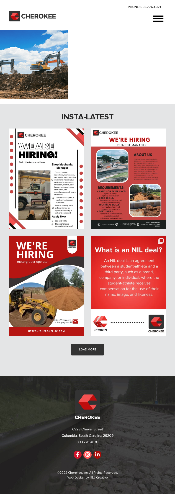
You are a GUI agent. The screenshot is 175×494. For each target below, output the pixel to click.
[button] (110, 19)
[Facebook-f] (78, 455)
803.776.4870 (87, 442)
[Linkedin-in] (97, 455)
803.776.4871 (150, 7)
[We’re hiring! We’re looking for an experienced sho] (46, 179)
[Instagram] (87, 455)
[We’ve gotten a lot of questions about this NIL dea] (128, 286)
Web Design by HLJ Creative (87, 477)
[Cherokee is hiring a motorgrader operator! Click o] (46, 286)
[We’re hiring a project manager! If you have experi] (128, 179)
